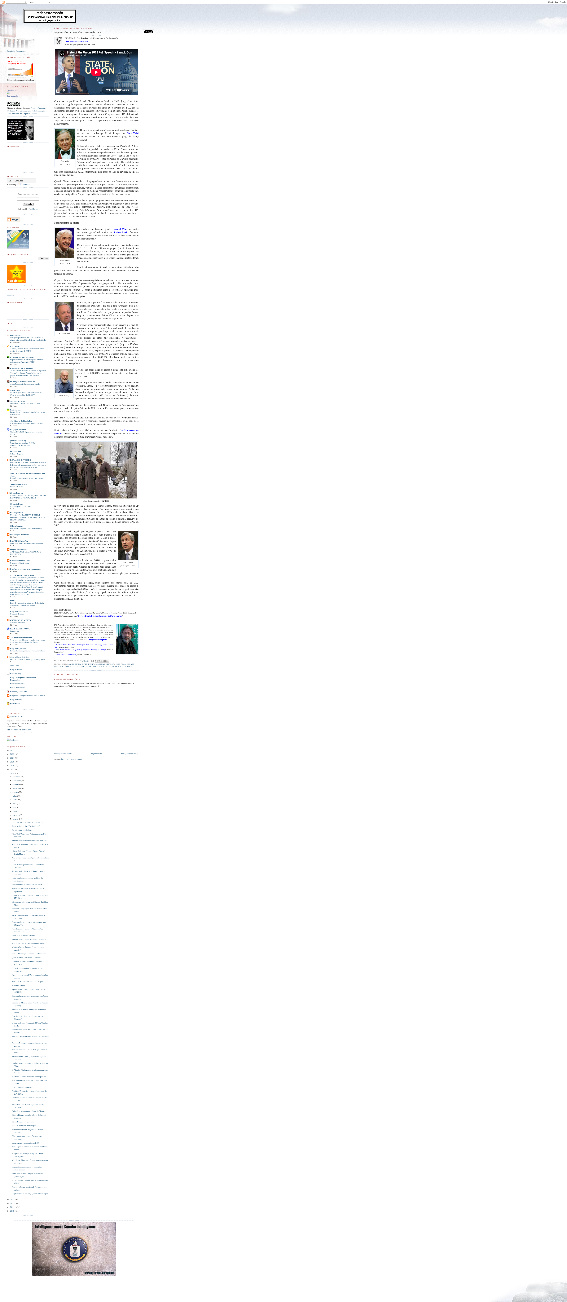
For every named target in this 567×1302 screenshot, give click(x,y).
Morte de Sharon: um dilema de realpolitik (29, 1076)
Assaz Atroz (15, 390)
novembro (17, 780)
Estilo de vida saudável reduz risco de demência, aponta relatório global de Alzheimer (27, 604)
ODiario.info (15, 451)
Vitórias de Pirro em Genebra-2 (24, 935)
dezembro (17, 776)
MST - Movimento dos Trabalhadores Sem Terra (27, 474)
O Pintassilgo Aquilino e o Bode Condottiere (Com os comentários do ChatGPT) (25, 393)
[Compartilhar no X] (101, 661)
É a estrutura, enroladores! (22, 830)
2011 (12, 1207)
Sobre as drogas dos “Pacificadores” (26, 826)
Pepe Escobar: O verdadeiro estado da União (29, 840)
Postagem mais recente (63, 753)
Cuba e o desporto (16, 454)
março (15, 811)
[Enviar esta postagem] (92, 661)
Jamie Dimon (65, 666)
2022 (12, 754)
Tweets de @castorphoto (17, 51)
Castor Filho (11, 90)
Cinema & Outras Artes (20, 560)
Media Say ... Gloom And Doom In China (25, 403)
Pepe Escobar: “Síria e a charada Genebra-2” (29, 939)
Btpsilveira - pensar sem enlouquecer (25, 569)
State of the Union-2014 (110, 666)
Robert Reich (92, 666)
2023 (12, 750)
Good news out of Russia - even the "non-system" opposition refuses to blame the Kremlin (27, 641)
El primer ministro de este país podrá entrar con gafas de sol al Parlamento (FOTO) (27, 360)
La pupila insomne (18, 429)
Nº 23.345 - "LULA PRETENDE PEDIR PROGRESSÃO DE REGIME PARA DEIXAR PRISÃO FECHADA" (27, 517)
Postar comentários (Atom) (71, 759)
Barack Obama (74, 664)
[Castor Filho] (8, 93)
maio (15, 803)
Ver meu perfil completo (19, 730)
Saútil (12, 600)
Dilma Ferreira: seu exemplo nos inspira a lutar (26, 478)
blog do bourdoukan (18, 549)
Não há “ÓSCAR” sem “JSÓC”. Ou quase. (28, 981)
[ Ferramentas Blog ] (18, 440)
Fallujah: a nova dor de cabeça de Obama (28, 1111)
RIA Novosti (15, 346)
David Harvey (88, 664)
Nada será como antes (18, 622)
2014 (12, 773)
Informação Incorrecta (19, 534)
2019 (12, 765)
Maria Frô (14, 665)
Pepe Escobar (78, 666)
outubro (16, 784)
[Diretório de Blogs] (16, 282)
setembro (16, 788)
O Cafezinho (15, 335)
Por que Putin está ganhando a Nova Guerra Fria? (27, 651)
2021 (12, 758)
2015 (12, 769)
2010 (12, 1211)
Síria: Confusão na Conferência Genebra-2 (28, 943)
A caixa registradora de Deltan (20, 506)
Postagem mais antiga (130, 753)
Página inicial (96, 753)
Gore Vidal (120, 664)
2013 (12, 1199)
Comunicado (14, 631)
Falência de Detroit (105, 664)
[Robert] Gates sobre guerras (23, 1121)
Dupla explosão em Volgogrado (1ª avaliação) (30, 1193)
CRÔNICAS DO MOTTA (20, 620)
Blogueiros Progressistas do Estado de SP (27, 695)
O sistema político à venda (19, 563)
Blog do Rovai (16, 699)
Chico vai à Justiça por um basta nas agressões (26, 543)
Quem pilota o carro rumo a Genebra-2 (27, 957)
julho (15, 796)
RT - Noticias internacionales (22, 357)
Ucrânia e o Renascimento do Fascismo (27, 822)
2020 (12, 761)
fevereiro (16, 815)
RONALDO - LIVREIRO (20, 459)
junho (15, 799)
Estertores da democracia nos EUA (25, 1143)
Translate (26, 184)
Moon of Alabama (17, 401)
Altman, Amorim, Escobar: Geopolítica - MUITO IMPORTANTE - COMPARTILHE (28, 496)
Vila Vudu (127, 666)
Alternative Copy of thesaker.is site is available (26, 423)
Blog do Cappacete (18, 648)
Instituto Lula (16, 409)
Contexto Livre (16, 503)
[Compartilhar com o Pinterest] (107, 661)
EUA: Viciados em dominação (24, 1125)
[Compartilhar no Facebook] (104, 661)
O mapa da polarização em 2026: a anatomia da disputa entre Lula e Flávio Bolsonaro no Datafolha (28, 338)
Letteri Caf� (15, 673)
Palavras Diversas (17, 683)
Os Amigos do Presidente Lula (22, 381)
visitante (10, 295)
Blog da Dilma (16, 669)
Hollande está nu (18, 985)
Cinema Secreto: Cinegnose (21, 368)
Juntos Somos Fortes (18, 484)
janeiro (16, 819)
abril (15, 807)
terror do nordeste (17, 687)
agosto (15, 792)
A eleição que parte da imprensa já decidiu (25, 384)
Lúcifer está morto (16, 486)
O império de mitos (17, 614)
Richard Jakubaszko (18, 691)
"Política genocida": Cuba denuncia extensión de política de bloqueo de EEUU (27, 349)
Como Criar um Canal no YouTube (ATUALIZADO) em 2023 (22, 444)
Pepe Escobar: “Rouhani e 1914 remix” (27, 884)
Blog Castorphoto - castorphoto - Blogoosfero (23, 678)
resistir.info (15, 703)
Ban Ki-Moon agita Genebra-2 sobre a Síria (29, 953)
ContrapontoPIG (17, 512)
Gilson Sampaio (16, 525)
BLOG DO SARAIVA (19, 540)
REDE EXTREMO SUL (20, 628)
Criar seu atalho (12, 96)
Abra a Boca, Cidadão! (19, 656)
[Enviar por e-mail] (96, 661)
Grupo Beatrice (16, 493)
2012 (12, 1203)
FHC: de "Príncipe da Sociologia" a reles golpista (27, 659)
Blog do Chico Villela (19, 611)
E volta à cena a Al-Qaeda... (23, 1087)
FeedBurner (33, 209)
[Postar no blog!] (98, 661)
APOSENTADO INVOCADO (22, 575)
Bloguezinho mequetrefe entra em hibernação (26, 528)
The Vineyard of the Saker (21, 420)
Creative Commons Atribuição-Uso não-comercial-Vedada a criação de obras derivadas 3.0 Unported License (27, 111)
